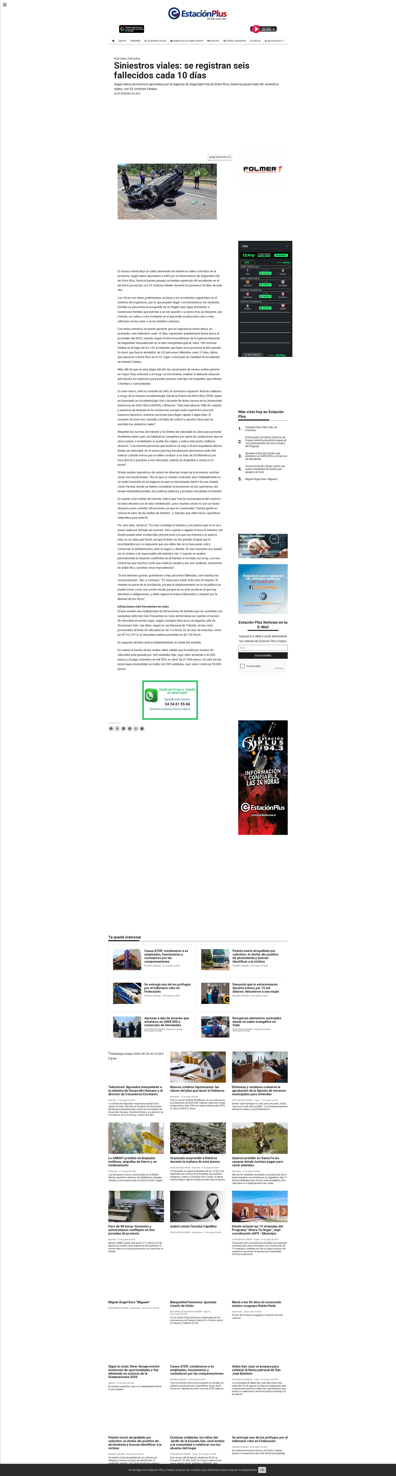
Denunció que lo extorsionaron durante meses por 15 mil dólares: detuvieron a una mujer (255, 988)
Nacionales (174, 1096)
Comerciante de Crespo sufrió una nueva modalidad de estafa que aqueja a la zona (265, 469)
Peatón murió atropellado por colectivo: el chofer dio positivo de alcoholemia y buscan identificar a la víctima (255, 956)
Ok (262, 1470)
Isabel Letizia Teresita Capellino (193, 1226)
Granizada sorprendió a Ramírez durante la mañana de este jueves (195, 1159)
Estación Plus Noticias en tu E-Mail (263, 624)
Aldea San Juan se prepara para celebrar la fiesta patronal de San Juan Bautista (256, 1370)
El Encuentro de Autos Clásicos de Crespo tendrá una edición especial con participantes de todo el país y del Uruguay (265, 441)
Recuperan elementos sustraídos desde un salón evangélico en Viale (256, 1021)
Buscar (256, 40)
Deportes (206, 1311)
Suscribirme (263, 655)
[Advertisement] (198, 120)
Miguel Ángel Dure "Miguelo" (129, 1302)
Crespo (122, 40)
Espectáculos (237, 1311)
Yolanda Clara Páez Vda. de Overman (261, 429)
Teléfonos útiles (156, 40)
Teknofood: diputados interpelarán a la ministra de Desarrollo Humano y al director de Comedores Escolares (135, 1090)
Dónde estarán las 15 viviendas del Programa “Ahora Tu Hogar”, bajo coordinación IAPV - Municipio (257, 1229)
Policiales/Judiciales (127, 58)
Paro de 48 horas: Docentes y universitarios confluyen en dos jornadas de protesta (131, 1229)
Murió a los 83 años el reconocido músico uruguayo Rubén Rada (256, 1304)
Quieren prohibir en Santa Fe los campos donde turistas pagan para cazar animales (257, 1161)
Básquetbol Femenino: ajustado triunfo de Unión (193, 1304)
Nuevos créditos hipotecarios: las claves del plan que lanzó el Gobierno (197, 1088)
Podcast (214, 40)
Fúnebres (135, 40)
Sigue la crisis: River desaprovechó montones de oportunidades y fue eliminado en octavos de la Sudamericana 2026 (133, 1372)
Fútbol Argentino (236, 40)
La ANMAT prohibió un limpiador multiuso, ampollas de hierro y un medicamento (132, 1161)
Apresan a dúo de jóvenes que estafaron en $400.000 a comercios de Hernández (166, 1021)
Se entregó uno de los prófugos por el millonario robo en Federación (167, 988)
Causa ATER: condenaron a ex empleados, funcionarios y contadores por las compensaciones (166, 956)
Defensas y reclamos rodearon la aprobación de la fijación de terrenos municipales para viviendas (259, 1090)
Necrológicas (197, 1232)
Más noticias (274, 40)
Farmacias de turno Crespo (187, 40)
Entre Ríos (112, 1100)
